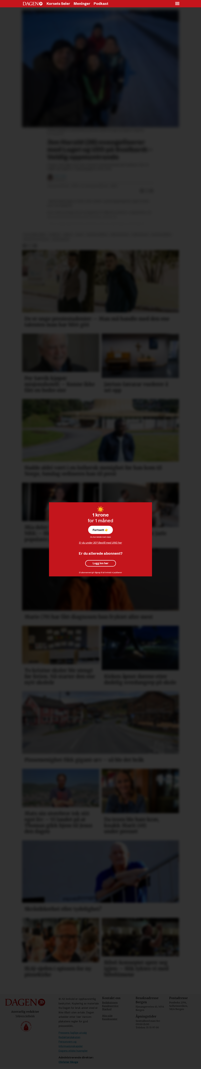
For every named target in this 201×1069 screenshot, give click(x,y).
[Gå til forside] (33, 3)
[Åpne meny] (177, 3)
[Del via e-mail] (151, 191)
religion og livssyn (36, 239)
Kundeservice (110, 1005)
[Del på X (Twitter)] (146, 191)
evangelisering (161, 234)
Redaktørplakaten (69, 1037)
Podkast (101, 3)
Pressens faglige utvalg (73, 1032)
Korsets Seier (58, 3)
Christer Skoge (68, 1062)
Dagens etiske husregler (73, 1050)
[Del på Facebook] (142, 191)
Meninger (82, 3)
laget (79, 234)
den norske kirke (35, 234)
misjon (68, 234)
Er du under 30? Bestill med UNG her (100, 542)
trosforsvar (60, 239)
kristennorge (120, 234)
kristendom (140, 234)
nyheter (54, 234)
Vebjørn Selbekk (25, 1016)
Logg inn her (100, 563)
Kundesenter (109, 1018)
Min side (107, 1015)
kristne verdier (97, 234)
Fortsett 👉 (100, 530)
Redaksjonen (110, 1002)
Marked (106, 1009)
